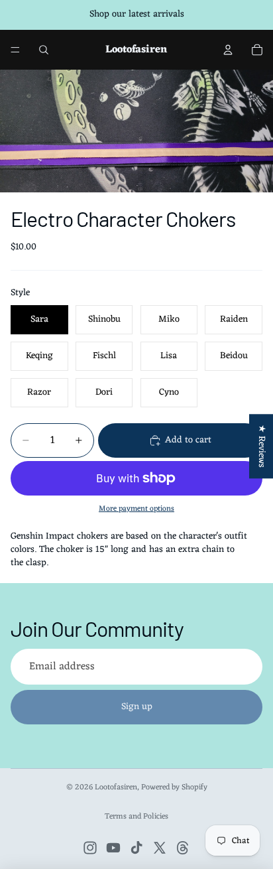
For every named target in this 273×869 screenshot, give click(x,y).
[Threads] (183, 848)
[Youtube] (113, 848)
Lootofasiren (116, 787)
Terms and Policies (136, 816)
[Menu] (15, 49)
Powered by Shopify (174, 787)
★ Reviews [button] (261, 446)
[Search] (43, 49)
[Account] (228, 49)
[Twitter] (160, 848)
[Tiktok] (136, 848)
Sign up (136, 707)
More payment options (136, 508)
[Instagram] (90, 848)
